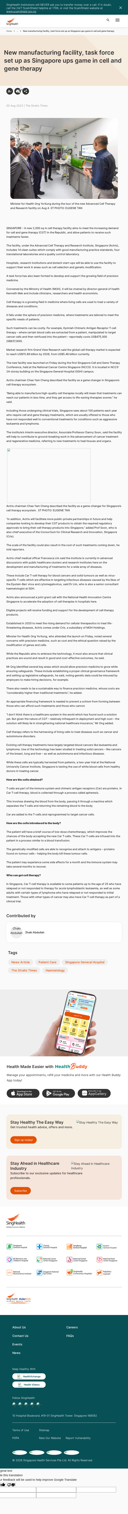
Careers (72, 1327)
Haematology (55, 970)
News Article (20, 962)
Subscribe (20, 1190)
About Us (19, 1327)
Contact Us (20, 1336)
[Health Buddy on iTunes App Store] (23, 1093)
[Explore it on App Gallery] (94, 1093)
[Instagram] (32, 1404)
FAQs (70, 1336)
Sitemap (44, 1430)
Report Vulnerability (78, 1438)
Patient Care (47, 962)
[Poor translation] (11, 1484)
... (17, 31)
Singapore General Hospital (84, 962)
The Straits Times (24, 970)
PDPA (15, 1438)
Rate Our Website (50, 1438)
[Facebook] (14, 1404)
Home (9, 31)
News (16, 1353)
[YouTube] (38, 1404)
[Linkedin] (26, 1404)
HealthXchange (31, 1376)
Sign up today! (23, 1140)
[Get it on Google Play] (58, 1093)
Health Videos (32, 1384)
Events (17, 1344)
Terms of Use (20, 1430)
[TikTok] (20, 1404)
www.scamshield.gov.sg (21, 11)
